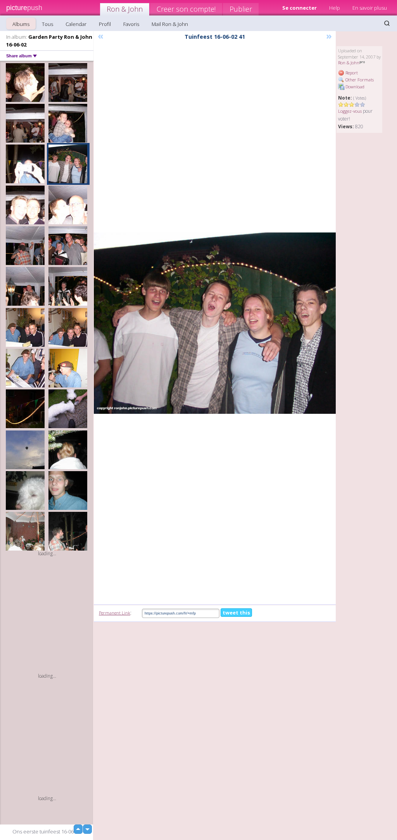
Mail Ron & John (170, 24)
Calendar (76, 24)
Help (334, 7)
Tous (47, 24)
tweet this (236, 612)
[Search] (387, 23)
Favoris (131, 24)
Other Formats (359, 80)
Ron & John (125, 9)
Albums (20, 24)
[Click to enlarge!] (215, 323)
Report (351, 73)
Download (354, 87)
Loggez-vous (350, 111)
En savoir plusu (369, 7)
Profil (105, 24)
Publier (241, 9)
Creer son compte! (186, 9)
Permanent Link (114, 613)
